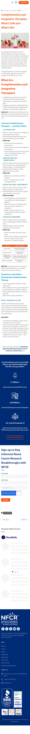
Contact (3, 650)
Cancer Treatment (7, 514)
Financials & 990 (5, 664)
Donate (3, 653)
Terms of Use (4, 661)
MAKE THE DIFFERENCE (15, 438)
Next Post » (24, 521)
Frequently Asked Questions (8, 667)
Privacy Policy (4, 656)
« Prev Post (5, 521)
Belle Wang (14, 11)
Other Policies (4, 658)
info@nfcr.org (7, 684)
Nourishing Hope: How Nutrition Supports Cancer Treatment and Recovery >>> (15, 350)
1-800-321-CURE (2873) (10, 680)
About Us (3, 647)
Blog (21, 11)
